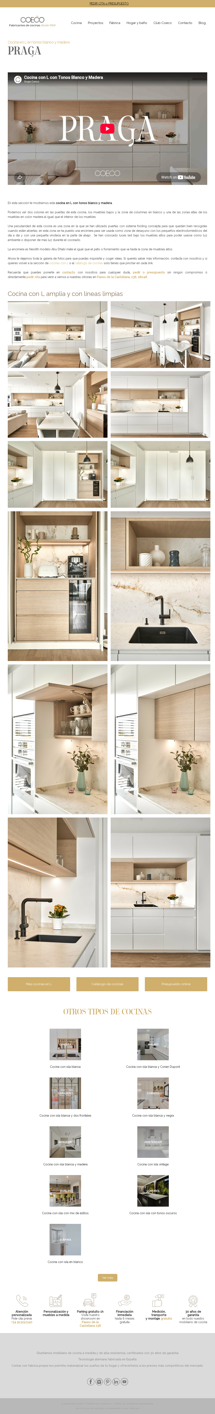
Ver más (107, 1277)
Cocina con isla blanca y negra (153, 1115)
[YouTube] (124, 1384)
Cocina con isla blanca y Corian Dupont (153, 1066)
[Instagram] (98, 1384)
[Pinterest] (107, 1384)
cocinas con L (58, 263)
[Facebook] (90, 1384)
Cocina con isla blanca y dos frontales (65, 1115)
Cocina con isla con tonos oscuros (153, 1213)
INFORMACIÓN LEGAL (117, 1408)
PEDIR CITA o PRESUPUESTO (109, 3)
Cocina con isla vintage (153, 1164)
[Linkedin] (115, 1384)
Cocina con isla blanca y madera (65, 1164)
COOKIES (134, 1408)
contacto (68, 272)
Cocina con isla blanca (65, 1066)
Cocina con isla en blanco (65, 1262)
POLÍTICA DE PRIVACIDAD (90, 1408)
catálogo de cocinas (89, 263)
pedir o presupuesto (149, 272)
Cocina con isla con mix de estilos (65, 1213)
